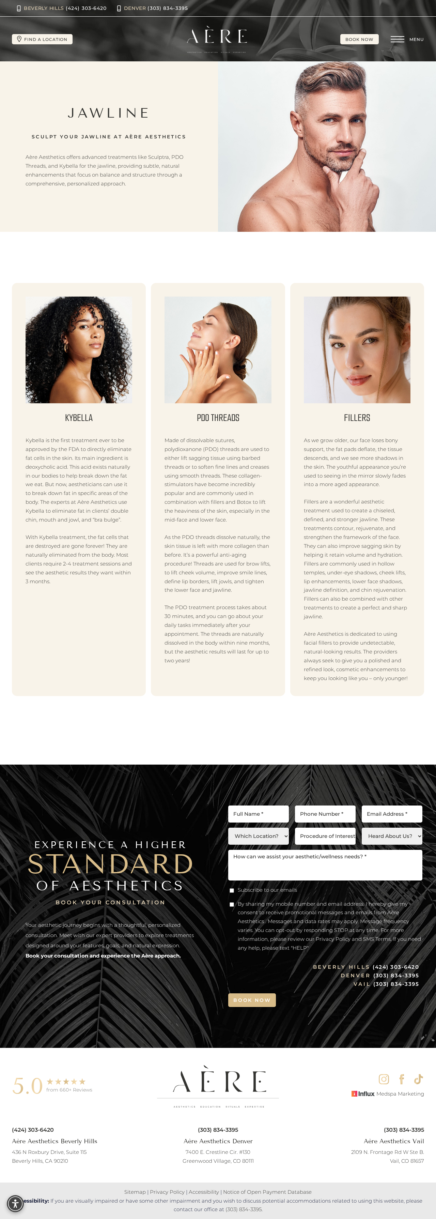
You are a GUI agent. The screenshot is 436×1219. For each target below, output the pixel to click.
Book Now (359, 39)
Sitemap (135, 1192)
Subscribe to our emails (267, 890)
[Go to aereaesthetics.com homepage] (216, 39)
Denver (156, 8)
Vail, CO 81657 (387, 1156)
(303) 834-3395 (396, 975)
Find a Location (45, 39)
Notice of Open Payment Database (267, 1192)
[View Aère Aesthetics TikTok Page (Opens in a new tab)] (419, 1079)
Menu (416, 39)
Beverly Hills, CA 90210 (49, 1156)
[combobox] (325, 836)
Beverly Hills (65, 8)
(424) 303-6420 (396, 967)
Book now (252, 1000)
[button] (397, 39)
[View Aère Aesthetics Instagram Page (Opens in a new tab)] (384, 1079)
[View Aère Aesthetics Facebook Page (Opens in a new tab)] (401, 1079)
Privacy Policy (167, 1192)
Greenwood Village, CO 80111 (218, 1156)
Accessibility (204, 1192)
